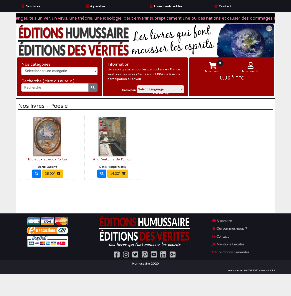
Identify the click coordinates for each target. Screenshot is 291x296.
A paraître (97, 6)
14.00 (115, 173)
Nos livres (33, 6)
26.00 (50, 173)
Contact (225, 6)
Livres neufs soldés (168, 6)
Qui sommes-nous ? (231, 229)
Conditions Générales (232, 252)
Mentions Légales (230, 244)
